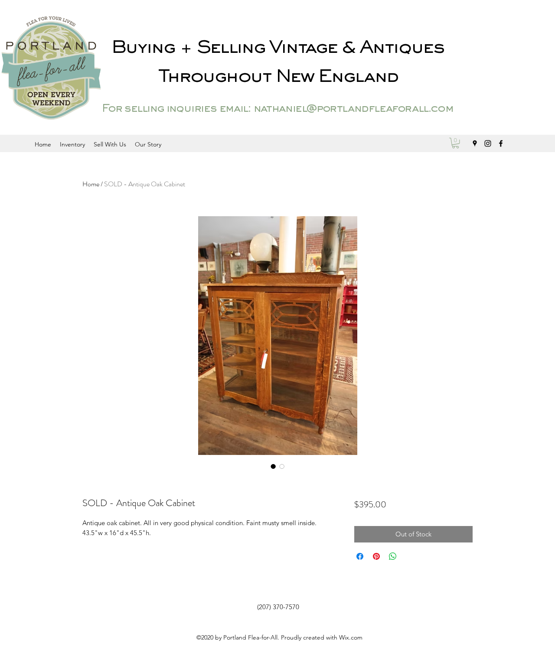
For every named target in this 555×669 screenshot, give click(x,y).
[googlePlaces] (474, 143)
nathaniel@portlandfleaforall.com (353, 109)
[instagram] (487, 143)
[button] (455, 143)
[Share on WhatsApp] (393, 556)
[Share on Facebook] (360, 556)
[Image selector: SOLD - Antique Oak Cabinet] (273, 466)
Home (90, 184)
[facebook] (500, 143)
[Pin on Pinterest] (376, 556)
